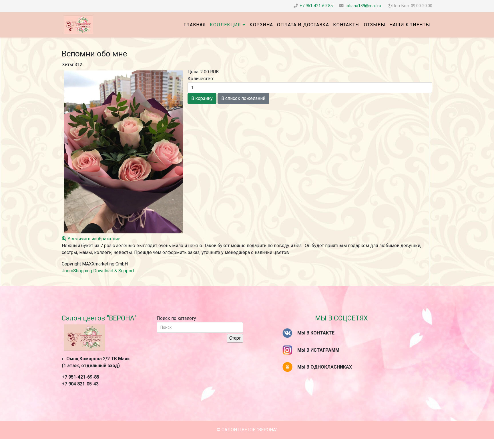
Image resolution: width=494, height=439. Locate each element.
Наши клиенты (409, 24)
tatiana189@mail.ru (363, 5)
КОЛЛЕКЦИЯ (225, 24)
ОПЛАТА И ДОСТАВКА (303, 24)
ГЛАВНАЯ (195, 24)
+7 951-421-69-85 (316, 5)
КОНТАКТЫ (346, 24)
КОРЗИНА (261, 24)
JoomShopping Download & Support (98, 270)
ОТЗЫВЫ (374, 24)
